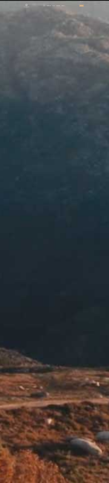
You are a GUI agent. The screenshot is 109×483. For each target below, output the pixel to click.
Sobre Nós (49, 5)
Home (44, 5)
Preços (63, 5)
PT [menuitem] (82, 1)
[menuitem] (81, 1)
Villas (53, 5)
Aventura (58, 5)
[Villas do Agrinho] (26, 6)
